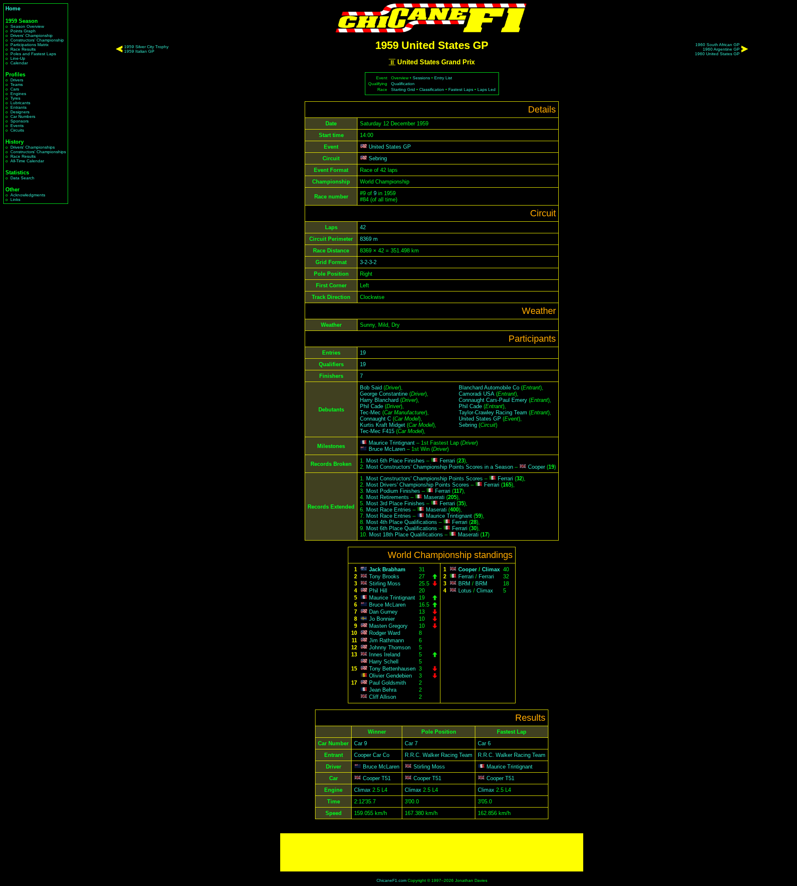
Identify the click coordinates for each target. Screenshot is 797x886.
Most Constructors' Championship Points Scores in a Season (439, 467)
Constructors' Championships (38, 151)
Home (12, 8)
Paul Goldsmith (387, 683)
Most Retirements (387, 497)
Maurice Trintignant (392, 443)
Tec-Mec (370, 412)
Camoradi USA (476, 394)
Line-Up (17, 58)
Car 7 (411, 743)
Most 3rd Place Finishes (395, 503)
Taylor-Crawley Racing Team (493, 412)
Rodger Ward (384, 633)
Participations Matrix (29, 44)
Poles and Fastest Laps (33, 53)
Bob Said (371, 387)
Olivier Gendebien (390, 676)
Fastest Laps (460, 89)
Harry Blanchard (379, 400)
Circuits (17, 130)
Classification (431, 89)
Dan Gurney (383, 612)
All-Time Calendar (27, 161)
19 (363, 353)
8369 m (369, 239)
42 (363, 227)
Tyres (15, 98)
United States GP (390, 147)
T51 (386, 778)
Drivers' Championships (32, 147)
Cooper (536, 467)
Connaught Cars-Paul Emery (493, 400)
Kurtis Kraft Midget (382, 425)
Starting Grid (403, 89)
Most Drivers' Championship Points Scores (417, 485)
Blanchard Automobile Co (489, 387)
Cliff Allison (382, 697)
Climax (491, 569)
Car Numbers (22, 116)
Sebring (378, 158)
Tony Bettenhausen (392, 669)
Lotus (465, 590)
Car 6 (484, 743)
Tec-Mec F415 (377, 431)
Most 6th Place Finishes (395, 461)
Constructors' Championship (37, 40)
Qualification (403, 83)
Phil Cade (371, 406)
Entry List (443, 78)
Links (15, 199)
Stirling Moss (385, 583)
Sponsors (19, 121)
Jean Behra (382, 690)
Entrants (18, 107)
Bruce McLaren (387, 449)
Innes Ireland (384, 654)
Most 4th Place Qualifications (401, 522)
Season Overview (27, 26)
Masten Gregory (388, 626)
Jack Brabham (387, 569)
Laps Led (486, 89)
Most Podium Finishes (393, 491)
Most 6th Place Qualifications (401, 528)
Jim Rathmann (386, 640)
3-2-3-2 (368, 262)
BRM (464, 583)
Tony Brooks (384, 576)
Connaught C (375, 419)
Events (17, 125)
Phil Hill (378, 590)
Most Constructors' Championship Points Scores (424, 478)
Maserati (434, 497)
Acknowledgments (27, 195)
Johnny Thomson (390, 647)
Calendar (19, 63)
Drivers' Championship (31, 35)
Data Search (22, 178)
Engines (18, 93)
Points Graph (23, 31)
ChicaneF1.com (391, 880)
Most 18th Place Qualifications (406, 534)
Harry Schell (383, 661)
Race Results (23, 49)
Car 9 (360, 743)
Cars (14, 89)
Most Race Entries (388, 510)
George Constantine (384, 394)
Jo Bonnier (382, 619)
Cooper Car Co (371, 755)
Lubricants (20, 102)
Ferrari (447, 461)
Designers (19, 112)
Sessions (421, 78)
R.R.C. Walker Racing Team (438, 755)
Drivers (16, 80)
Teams (16, 84)
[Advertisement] (432, 852)
